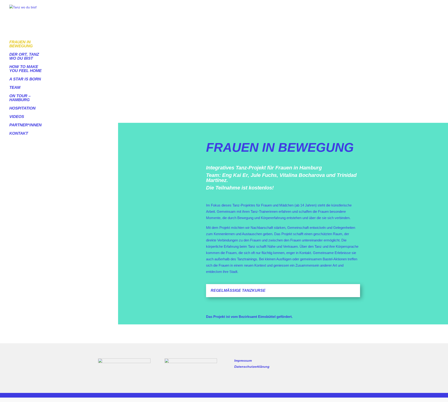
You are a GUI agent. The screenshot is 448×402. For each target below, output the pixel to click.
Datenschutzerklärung (252, 366)
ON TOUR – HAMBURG (20, 98)
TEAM (14, 88)
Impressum (243, 360)
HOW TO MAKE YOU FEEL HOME (25, 69)
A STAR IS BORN (25, 79)
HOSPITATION (22, 108)
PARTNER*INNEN (25, 125)
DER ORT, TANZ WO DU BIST (24, 56)
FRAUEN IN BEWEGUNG (21, 44)
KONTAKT (18, 133)
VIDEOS (16, 117)
